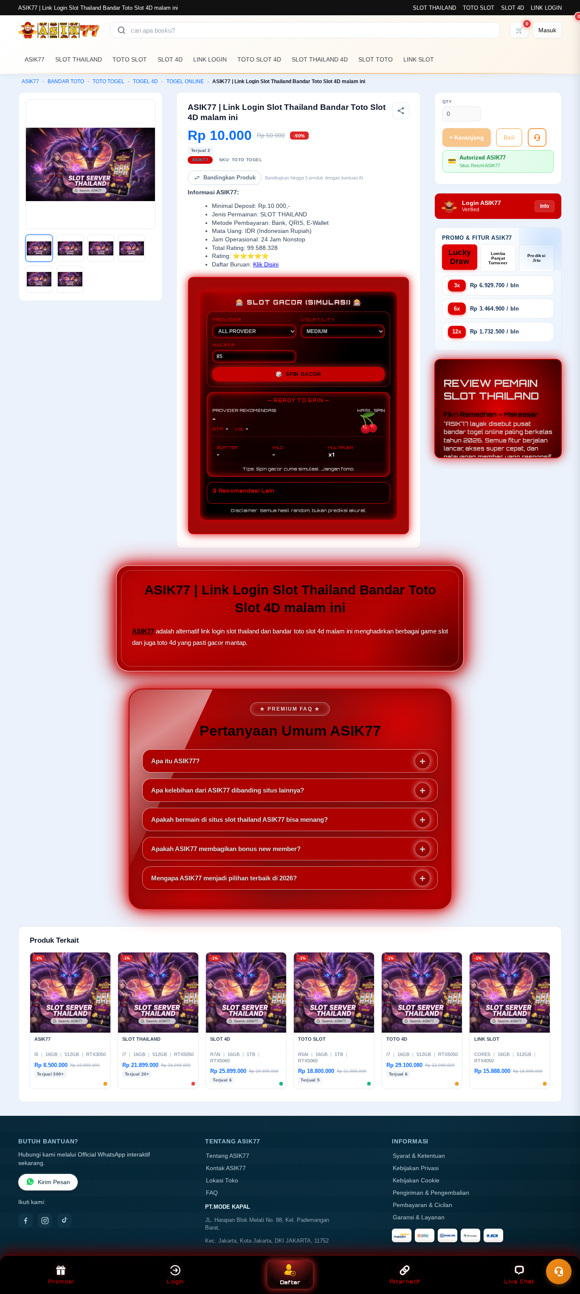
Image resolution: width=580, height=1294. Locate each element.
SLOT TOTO (375, 59)
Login (175, 1281)
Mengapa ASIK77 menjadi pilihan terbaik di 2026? (224, 878)
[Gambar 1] (39, 248)
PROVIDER (226, 319)
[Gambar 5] (39, 279)
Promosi (61, 1281)
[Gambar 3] (101, 248)
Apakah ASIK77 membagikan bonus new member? (226, 848)
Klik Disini (266, 264)
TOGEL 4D (145, 81)
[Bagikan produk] (400, 110)
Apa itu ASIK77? (175, 761)
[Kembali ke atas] (561, 1250)
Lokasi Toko (222, 1180)
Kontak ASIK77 (226, 1168)
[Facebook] (25, 1220)
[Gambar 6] (70, 279)
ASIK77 (35, 59)
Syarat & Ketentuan (419, 1156)
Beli (509, 137)
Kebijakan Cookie (416, 1180)
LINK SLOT (418, 59)
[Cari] (121, 30)
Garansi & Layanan (419, 1217)
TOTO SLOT (478, 8)
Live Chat (519, 1281)
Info (544, 206)
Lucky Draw (459, 257)
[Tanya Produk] (537, 137)
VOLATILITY (318, 319)
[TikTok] (64, 1220)
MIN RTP (223, 344)
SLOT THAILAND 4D (320, 59)
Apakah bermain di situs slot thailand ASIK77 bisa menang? (239, 819)
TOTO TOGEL (108, 81)
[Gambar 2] (70, 248)
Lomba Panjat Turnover (497, 258)
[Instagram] (45, 1220)
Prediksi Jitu (536, 258)
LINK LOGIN (546, 8)
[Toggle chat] (559, 1271)
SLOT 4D (512, 8)
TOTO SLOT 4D (259, 59)
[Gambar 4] (131, 248)
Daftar (290, 1282)
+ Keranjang (466, 137)
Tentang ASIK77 (227, 1156)
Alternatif (404, 1281)
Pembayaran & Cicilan (422, 1205)
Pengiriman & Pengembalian (431, 1193)
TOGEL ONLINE (185, 81)
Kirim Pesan (54, 1182)
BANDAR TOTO (66, 81)
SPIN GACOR (298, 374)
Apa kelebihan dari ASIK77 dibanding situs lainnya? (227, 790)
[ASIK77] (59, 30)
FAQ (212, 1193)
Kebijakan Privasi (416, 1168)
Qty (447, 101)
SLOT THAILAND (434, 8)
